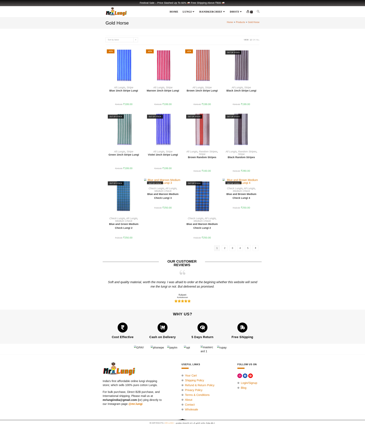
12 (251, 40)
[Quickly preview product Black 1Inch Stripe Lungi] (258, 53)
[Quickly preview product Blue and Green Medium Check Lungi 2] (141, 183)
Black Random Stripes (241, 157)
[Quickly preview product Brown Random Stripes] (219, 117)
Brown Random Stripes (202, 157)
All (257, 40)
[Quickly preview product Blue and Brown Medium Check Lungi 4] (258, 183)
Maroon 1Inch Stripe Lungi (163, 90)
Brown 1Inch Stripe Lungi (202, 90)
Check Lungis (117, 218)
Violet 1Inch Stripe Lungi (163, 154)
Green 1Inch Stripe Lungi (124, 154)
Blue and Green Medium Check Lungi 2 (123, 226)
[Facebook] (245, 375)
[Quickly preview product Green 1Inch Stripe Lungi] (141, 117)
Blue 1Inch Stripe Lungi (123, 90)
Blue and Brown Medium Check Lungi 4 (241, 196)
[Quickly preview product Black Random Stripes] (258, 117)
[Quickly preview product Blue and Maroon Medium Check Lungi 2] (219, 183)
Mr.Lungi (169, 423)
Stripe (130, 87)
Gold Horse (253, 22)
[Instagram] (239, 375)
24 (254, 40)
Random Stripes (208, 151)
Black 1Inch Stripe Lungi (241, 90)
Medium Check (123, 220)
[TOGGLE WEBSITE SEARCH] (258, 11)
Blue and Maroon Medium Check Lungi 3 (163, 196)
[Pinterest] (250, 375)
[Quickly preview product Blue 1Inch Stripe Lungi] (141, 53)
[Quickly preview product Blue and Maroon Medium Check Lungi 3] (180, 183)
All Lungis (119, 87)
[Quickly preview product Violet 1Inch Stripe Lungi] (180, 117)
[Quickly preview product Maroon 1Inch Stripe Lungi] (180, 53)
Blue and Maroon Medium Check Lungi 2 (202, 226)
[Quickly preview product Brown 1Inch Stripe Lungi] (219, 53)
